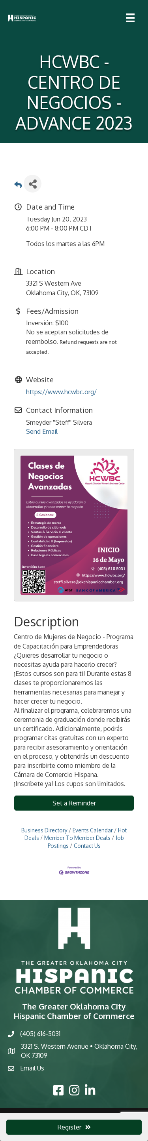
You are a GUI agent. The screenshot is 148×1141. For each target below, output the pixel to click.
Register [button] (69, 1127)
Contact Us (87, 845)
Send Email (42, 431)
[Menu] (130, 18)
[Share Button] (32, 184)
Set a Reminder (74, 803)
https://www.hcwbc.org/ (61, 392)
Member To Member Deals (77, 837)
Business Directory (44, 830)
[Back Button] (18, 186)
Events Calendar (93, 830)
